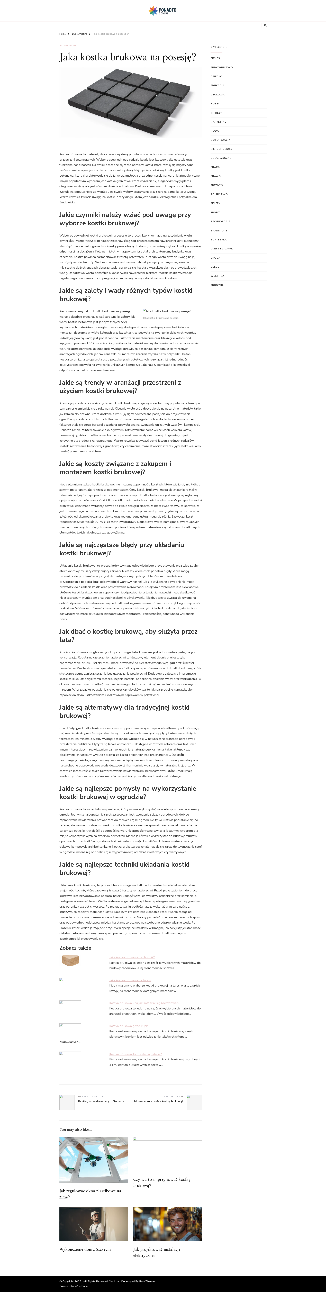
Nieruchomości (222, 149)
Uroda (215, 257)
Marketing (219, 121)
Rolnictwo (219, 194)
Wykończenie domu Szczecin (85, 1250)
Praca (215, 167)
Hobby (215, 103)
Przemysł (217, 185)
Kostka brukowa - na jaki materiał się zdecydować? (144, 1003)
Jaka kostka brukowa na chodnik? (132, 957)
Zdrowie (217, 285)
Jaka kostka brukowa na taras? (130, 980)
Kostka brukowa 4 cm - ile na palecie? (135, 1054)
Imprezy (216, 112)
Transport (219, 230)
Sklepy (215, 203)
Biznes (215, 58)
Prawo (216, 176)
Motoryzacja (221, 140)
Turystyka (219, 239)
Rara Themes (147, 1281)
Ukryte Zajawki (222, 248)
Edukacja (217, 85)
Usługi (215, 266)
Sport (215, 212)
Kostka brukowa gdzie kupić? (129, 1026)
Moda (215, 130)
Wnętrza (217, 276)
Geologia (218, 94)
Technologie (220, 221)
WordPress (81, 1286)
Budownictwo (68, 45)
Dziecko (216, 76)
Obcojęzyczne (221, 158)
